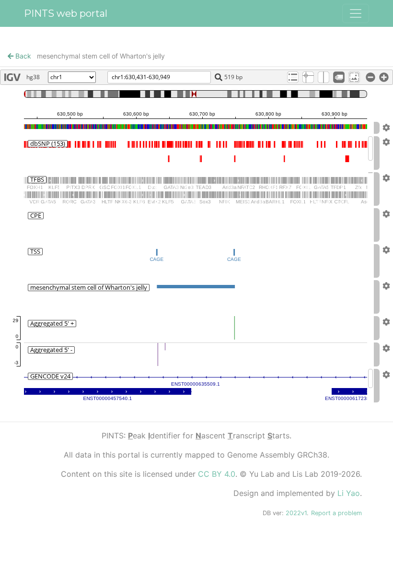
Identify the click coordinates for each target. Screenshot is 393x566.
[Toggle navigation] (355, 13)
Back (22, 56)
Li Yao (348, 493)
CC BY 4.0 (216, 474)
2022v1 (296, 513)
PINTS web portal (65, 13)
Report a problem (336, 513)
